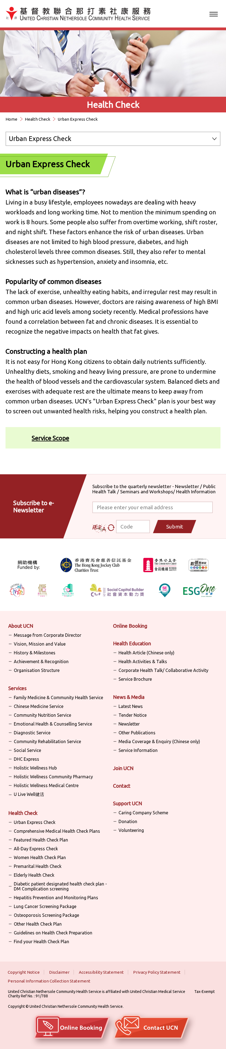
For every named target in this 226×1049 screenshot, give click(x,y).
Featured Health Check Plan (41, 839)
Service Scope (50, 437)
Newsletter (129, 723)
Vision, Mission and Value (40, 643)
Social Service (27, 750)
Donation (128, 821)
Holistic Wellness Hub (35, 767)
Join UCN (123, 768)
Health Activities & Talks (143, 661)
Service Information (138, 750)
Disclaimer (59, 972)
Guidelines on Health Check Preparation (53, 932)
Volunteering (131, 830)
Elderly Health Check (34, 875)
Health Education (132, 643)
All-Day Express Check (36, 848)
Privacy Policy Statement (157, 972)
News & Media (128, 697)
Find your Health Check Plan (41, 941)
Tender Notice (133, 715)
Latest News (131, 706)
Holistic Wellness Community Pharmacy (53, 776)
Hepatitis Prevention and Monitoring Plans (56, 897)
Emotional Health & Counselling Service (53, 723)
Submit (174, 527)
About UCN (20, 626)
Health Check (37, 119)
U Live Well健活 (29, 794)
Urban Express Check (34, 822)
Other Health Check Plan (38, 923)
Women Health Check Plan (40, 857)
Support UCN (127, 803)
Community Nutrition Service (42, 715)
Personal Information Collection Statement (49, 981)
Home (11, 119)
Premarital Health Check (37, 866)
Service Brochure (135, 679)
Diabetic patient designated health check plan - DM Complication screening (60, 886)
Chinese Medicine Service (38, 706)
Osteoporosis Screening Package (46, 915)
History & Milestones (34, 652)
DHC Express (26, 759)
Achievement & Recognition (41, 661)
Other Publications (137, 732)
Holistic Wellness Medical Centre (46, 785)
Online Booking (130, 626)
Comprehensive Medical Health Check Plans (57, 831)
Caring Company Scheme (143, 812)
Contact (121, 785)
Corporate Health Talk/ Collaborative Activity (163, 670)
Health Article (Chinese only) (146, 652)
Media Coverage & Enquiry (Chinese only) (159, 741)
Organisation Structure (37, 670)
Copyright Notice (24, 972)
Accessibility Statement (101, 972)
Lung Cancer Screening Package (45, 906)
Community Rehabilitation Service (47, 741)
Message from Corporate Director (47, 635)
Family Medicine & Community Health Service (58, 697)
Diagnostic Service (32, 732)
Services (17, 688)
